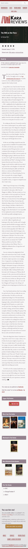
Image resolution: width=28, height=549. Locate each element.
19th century (12, 52)
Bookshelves (4, 8)
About (4, 535)
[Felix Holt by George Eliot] (14, 422)
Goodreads (20, 387)
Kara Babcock (11, 544)
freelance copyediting (7, 515)
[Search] (25, 3)
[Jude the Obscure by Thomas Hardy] (8, 470)
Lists (10, 8)
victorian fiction (19, 52)
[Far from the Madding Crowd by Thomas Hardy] (19, 470)
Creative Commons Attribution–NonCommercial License (12, 546)
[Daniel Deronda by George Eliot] (21, 422)
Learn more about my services (14, 526)
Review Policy (21, 535)
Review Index (17, 8)
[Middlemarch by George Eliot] (6, 422)
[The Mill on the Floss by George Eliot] (14, 446)
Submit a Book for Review (14, 539)
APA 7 (6, 488)
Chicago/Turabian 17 (10, 492)
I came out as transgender (14, 67)
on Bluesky (19, 390)
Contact (12, 535)
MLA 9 (6, 495)
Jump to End (13, 11)
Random (25, 8)
